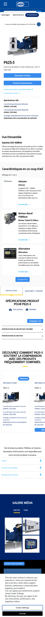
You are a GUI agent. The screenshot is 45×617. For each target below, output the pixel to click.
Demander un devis (22, 75)
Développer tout (35, 321)
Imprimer (31, 309)
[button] (39, 24)
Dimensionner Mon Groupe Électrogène (17, 89)
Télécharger (16, 309)
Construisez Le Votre (11, 93)
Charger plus (23, 279)
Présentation (32, 15)
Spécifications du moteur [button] (12, 335)
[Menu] (5, 4)
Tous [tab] (26, 510)
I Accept (22, 613)
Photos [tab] (17, 510)
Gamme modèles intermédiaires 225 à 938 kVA (20, 24)
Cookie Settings (22, 608)
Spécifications (18, 15)
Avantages (5, 15)
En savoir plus (23, 204)
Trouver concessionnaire (22, 83)
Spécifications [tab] (11, 290)
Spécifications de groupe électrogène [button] (17, 329)
